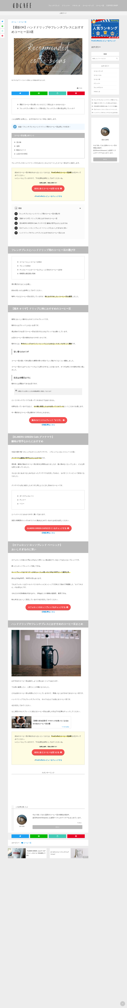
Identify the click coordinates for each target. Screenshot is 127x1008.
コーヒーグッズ (88, 5)
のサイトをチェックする (46, 528)
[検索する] (117, 58)
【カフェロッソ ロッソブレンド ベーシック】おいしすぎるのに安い (43, 228)
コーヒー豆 (100, 5)
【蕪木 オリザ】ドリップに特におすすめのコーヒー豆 (38, 218)
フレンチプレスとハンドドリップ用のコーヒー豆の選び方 (39, 214)
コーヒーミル (97, 75)
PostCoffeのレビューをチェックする (48, 196)
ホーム (14, 22)
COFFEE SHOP (112, 5)
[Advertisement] (48, 788)
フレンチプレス (54, 5)
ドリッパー (66, 5)
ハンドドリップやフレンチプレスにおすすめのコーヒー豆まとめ (42, 233)
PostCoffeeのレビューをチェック (103, 41)
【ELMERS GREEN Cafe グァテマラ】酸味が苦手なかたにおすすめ (43, 223)
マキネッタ (76, 5)
